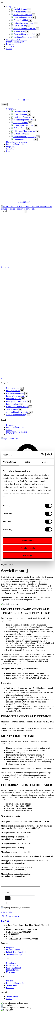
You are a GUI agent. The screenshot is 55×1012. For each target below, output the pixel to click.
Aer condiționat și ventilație (24, 34)
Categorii (10, 6)
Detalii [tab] (27, 462)
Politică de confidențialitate (17, 952)
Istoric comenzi (12, 965)
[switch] (48, 514)
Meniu (4, 104)
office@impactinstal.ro (10, 916)
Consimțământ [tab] (9, 462)
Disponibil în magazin (15, 42)
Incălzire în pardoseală (22, 17)
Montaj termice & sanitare (16, 39)
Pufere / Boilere (19, 26)
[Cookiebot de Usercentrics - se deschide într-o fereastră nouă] (41, 454)
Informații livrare (13, 950)
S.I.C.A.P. (10, 46)
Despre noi (10, 44)
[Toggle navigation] (15, 7)
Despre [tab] (45, 462)
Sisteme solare (19, 31)
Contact (9, 49)
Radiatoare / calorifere (22, 14)
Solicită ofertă (11, 985)
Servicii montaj (12, 996)
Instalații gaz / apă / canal (23, 23)
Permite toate (28, 541)
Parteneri (9, 981)
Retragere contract (13, 967)
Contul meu (11, 963)
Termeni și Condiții (14, 954)
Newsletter (10, 972)
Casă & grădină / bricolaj (23, 37)
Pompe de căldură (20, 20)
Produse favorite (12, 970)
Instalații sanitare (20, 12)
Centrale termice (20, 9)
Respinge (27, 555)
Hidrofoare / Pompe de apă (24, 28)
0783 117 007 (6, 912)
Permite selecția (27, 548)
